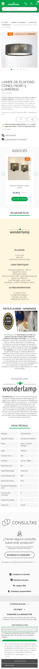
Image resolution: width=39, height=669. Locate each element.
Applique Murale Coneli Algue (19, 187)
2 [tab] (15, 70)
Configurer (9, 665)
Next (35, 174)
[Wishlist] (21, 119)
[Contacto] (25, 3)
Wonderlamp (19, 378)
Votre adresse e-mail (19, 625)
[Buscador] (5, 9)
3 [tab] (18, 70)
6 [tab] (27, 70)
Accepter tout (20, 661)
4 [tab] (21, 70)
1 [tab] (12, 70)
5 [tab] (24, 70)
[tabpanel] (19, 50)
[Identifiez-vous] (31, 3)
